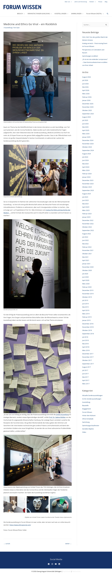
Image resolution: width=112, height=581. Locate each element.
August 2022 (86, 234)
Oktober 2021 (87, 254)
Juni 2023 (85, 200)
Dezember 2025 (87, 104)
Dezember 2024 (87, 140)
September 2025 (88, 114)
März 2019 (86, 314)
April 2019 (85, 310)
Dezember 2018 (87, 324)
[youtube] (56, 564)
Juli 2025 (85, 120)
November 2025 (88, 107)
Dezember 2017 (87, 354)
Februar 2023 (87, 214)
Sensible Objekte (88, 429)
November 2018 (88, 327)
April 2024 (85, 167)
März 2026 (86, 94)
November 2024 (88, 144)
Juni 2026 (85, 84)
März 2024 (86, 170)
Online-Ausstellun (62, 415)
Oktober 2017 (87, 360)
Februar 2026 (87, 97)
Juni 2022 (85, 240)
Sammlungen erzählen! (90, 56)
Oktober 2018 (87, 330)
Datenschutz (76, 571)
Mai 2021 (85, 257)
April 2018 (85, 347)
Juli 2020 (85, 274)
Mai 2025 (85, 127)
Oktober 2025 (87, 110)
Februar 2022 (87, 247)
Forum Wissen (87, 412)
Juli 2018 (85, 337)
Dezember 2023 (87, 180)
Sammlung (86, 422)
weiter (68, 544)
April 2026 (85, 90)
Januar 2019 (86, 320)
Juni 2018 (85, 340)
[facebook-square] (49, 564)
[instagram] (53, 564)
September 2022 (88, 230)
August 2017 (86, 367)
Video (84, 432)
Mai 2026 (85, 87)
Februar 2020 (87, 287)
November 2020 (88, 267)
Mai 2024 (85, 164)
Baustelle (85, 405)
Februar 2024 (87, 174)
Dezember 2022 (87, 220)
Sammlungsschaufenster (90, 425)
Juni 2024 (85, 160)
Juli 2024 (85, 157)
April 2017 (85, 380)
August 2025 (86, 117)
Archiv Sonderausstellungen (91, 399)
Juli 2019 (85, 300)
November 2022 (88, 224)
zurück (7, 544)
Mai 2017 (85, 377)
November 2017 (88, 357)
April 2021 (85, 260)
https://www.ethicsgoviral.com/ (20, 525)
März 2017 (86, 384)
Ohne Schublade (87, 419)
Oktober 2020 (87, 270)
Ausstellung (8, 28)
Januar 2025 (86, 137)
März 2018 (86, 350)
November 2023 (88, 184)
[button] (107, 13)
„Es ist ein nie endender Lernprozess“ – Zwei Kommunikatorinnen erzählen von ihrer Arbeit (95, 62)
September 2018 (88, 334)
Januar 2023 (86, 217)
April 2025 (85, 130)
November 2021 (88, 250)
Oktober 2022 (87, 227)
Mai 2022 (85, 244)
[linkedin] (60, 564)
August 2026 (86, 77)
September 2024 (88, 150)
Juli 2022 (85, 237)
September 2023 (88, 190)
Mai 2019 (85, 307)
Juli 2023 (85, 197)
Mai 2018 (85, 344)
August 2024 (86, 154)
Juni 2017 (85, 374)
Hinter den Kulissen (89, 415)
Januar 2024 (86, 177)
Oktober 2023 (87, 187)
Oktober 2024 (87, 147)
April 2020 (85, 280)
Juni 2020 (85, 277)
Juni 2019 (85, 304)
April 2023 (85, 207)
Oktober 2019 (87, 297)
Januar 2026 (86, 100)
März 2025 (86, 134)
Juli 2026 (85, 80)
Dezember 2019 (87, 290)
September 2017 (88, 364)
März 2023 (86, 210)
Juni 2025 (85, 124)
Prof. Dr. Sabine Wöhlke (57, 417)
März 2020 (86, 284)
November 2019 (88, 294)
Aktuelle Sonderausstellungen (92, 395)
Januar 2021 (86, 264)
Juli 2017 (85, 370)
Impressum (67, 571)
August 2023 (86, 194)
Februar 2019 (87, 317)
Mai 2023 (85, 204)
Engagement (86, 409)
